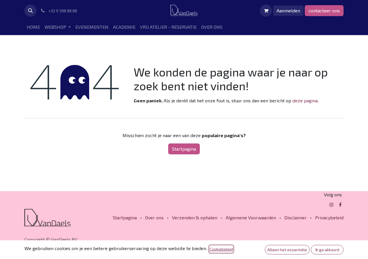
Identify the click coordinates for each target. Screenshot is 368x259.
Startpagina (184, 148)
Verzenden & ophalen (194, 217)
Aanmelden (288, 10)
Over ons (154, 217)
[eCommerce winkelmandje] (266, 11)
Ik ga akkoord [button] (327, 249)
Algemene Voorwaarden (251, 217)
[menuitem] (33, 27)
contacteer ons (324, 10)
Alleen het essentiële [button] (287, 249)
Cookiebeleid (221, 249)
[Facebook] (340, 204)
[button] (30, 11)
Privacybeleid (329, 217)
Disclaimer (295, 217)
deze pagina (305, 100)
